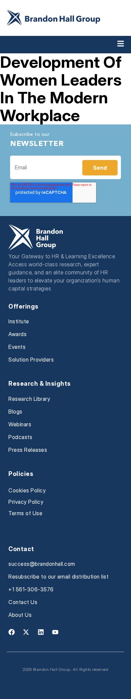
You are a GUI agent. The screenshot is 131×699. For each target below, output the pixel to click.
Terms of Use (25, 513)
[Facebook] (11, 632)
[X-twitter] (26, 632)
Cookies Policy (27, 490)
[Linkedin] (40, 632)
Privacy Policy (25, 501)
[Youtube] (55, 632)
